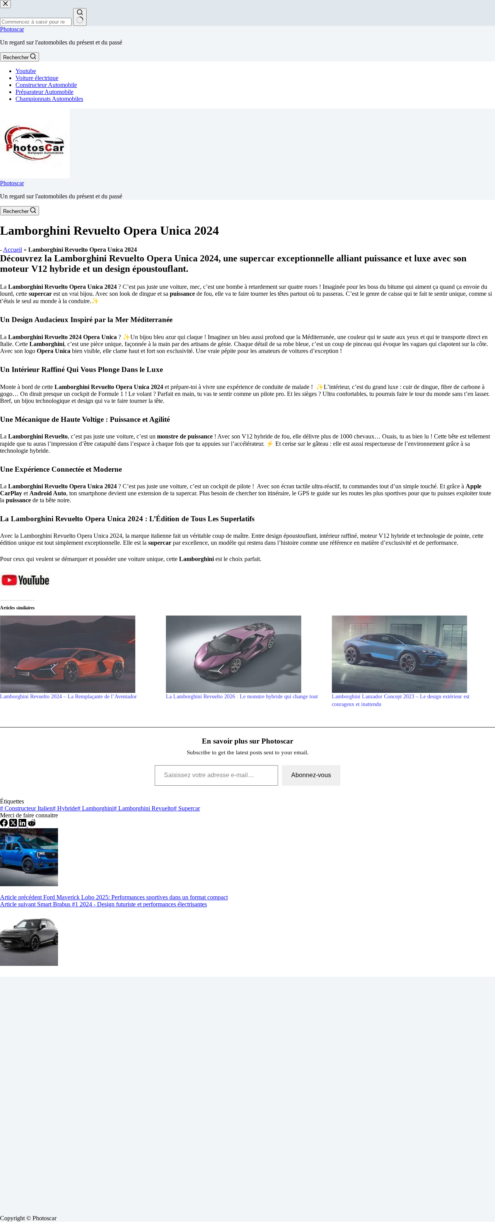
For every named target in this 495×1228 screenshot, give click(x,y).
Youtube (25, 71)
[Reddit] (32, 824)
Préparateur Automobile (44, 92)
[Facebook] (4, 824)
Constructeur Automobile (46, 85)
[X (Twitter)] (14, 824)
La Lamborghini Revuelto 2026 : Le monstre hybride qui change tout (242, 696)
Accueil (12, 249)
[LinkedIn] (23, 824)
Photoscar (12, 29)
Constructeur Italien (26, 808)
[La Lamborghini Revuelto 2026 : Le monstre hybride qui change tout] (245, 654)
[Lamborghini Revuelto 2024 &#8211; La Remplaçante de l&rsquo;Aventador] (79, 654)
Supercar (187, 808)
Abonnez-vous (311, 775)
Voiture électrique (36, 78)
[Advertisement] (232, 1093)
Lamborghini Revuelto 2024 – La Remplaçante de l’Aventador (68, 696)
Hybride (65, 808)
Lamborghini (95, 808)
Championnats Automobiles (49, 99)
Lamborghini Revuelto (144, 808)
